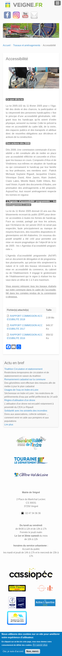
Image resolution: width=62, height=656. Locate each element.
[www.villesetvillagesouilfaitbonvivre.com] (17, 618)
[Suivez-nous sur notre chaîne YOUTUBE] (25, 15)
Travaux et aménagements (26, 45)
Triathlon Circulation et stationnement (23, 369)
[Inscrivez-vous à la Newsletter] (34, 15)
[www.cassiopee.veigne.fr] (31, 573)
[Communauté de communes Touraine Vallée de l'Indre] (31, 443)
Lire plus (8, 424)
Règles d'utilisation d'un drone (19, 400)
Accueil (7, 45)
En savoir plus (40, 645)
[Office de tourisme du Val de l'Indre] (45, 588)
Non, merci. (32, 651)
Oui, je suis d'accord (13, 651)
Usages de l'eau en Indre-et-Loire (21, 390)
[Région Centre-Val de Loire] (31, 474)
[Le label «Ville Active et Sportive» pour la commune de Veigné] (45, 602)
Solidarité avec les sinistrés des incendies (25, 410)
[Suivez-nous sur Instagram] (16, 15)
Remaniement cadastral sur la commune (25, 379)
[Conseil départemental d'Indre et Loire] (31, 460)
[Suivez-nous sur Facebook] (7, 15)
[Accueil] (24, 5)
